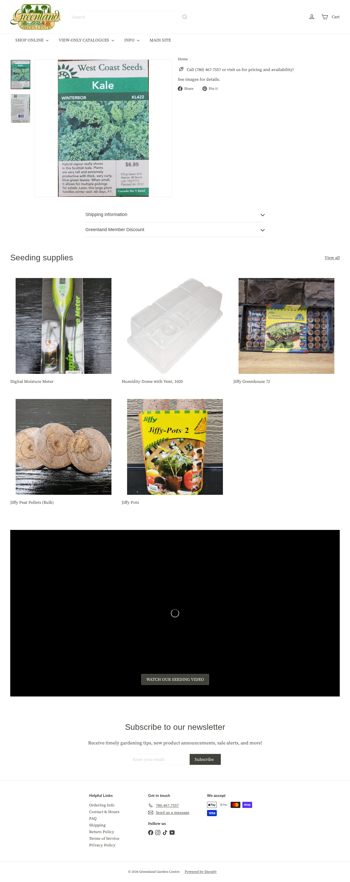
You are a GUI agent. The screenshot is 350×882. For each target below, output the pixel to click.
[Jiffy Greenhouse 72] (286, 332)
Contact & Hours (104, 811)
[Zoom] (103, 128)
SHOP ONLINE (30, 40)
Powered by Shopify (201, 871)
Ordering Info (102, 805)
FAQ (93, 818)
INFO (130, 40)
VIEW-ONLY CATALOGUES (84, 40)
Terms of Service (104, 838)
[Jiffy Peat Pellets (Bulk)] (63, 453)
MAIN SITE (160, 40)
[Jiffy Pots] (175, 453)
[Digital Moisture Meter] (63, 332)
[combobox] (130, 17)
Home (183, 59)
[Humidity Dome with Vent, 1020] (175, 332)
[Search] (185, 17)
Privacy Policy (102, 845)
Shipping (97, 825)
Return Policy (101, 831)
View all (332, 257)
